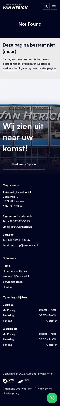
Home (6, 265)
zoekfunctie (10, 68)
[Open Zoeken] (46, 6)
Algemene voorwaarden (17, 388)
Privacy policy (43, 388)
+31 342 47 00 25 (19, 221)
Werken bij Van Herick (16, 276)
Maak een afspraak (24, 164)
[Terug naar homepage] (18, 6)
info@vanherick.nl (21, 226)
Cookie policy (11, 393)
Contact (7, 287)
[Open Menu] (54, 6)
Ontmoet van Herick (15, 271)
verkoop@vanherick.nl (24, 245)
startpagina (49, 68)
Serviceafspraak (12, 281)
